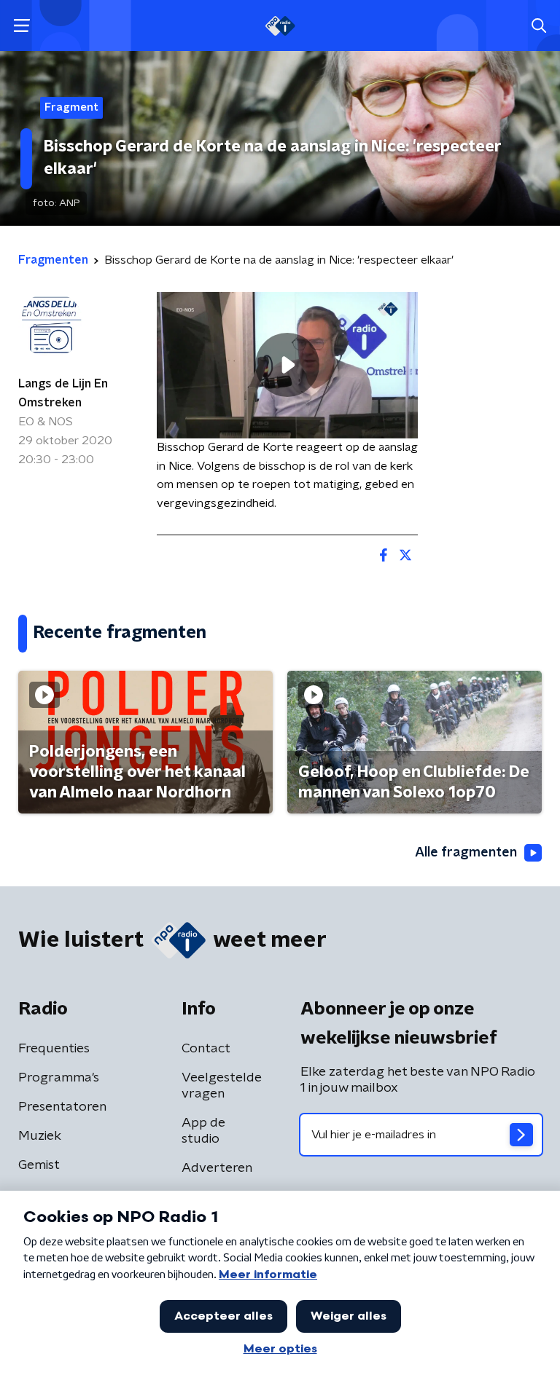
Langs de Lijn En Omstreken (63, 393)
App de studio (203, 1131)
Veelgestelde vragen (222, 1085)
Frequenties (54, 1048)
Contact (206, 1048)
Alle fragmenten (466, 852)
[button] (21, 25)
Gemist (39, 1165)
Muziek (39, 1136)
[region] (287, 365)
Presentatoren (62, 1107)
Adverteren (217, 1168)
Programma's (58, 1077)
